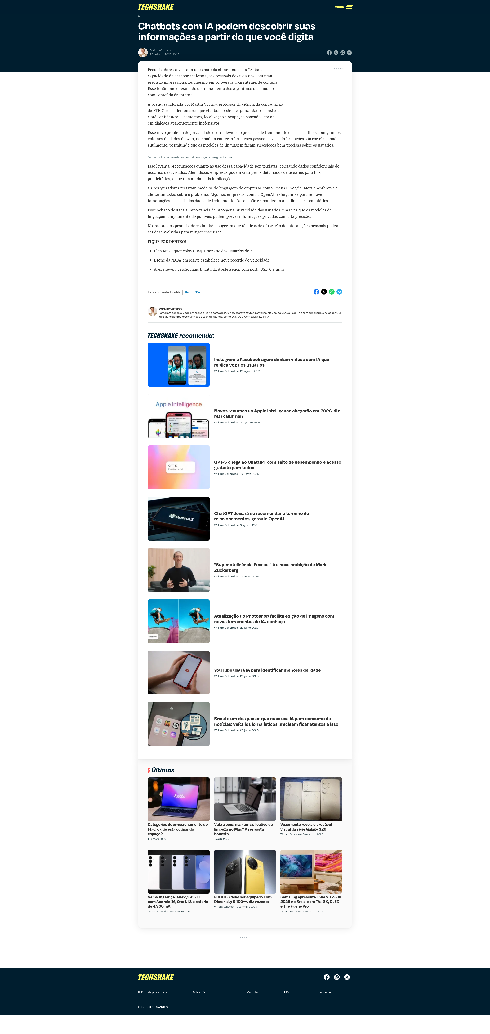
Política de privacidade (152, 992)
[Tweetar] (336, 52)
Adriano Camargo (170, 308)
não (197, 292)
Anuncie (325, 992)
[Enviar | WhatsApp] (342, 52)
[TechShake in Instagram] (337, 977)
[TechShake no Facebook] (327, 977)
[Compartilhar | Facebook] (329, 52)
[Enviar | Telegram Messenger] (349, 52)
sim (187, 292)
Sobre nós (199, 992)
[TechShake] (156, 7)
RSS (286, 992)
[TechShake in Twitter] (347, 977)
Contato (252, 992)
